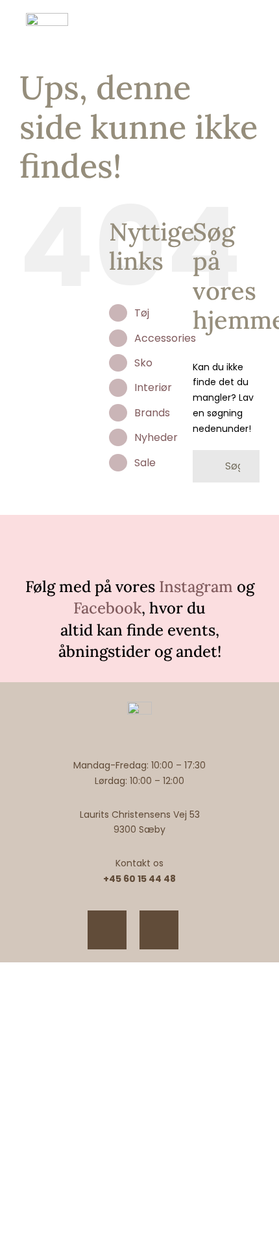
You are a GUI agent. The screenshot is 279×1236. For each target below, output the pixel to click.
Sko (143, 362)
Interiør (153, 387)
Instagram (196, 586)
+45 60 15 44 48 (139, 878)
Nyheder (156, 437)
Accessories (165, 338)
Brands (152, 412)
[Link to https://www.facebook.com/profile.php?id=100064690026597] (159, 929)
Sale (145, 462)
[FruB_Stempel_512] (47, 17)
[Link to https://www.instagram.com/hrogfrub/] (107, 929)
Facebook (107, 608)
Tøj (141, 312)
